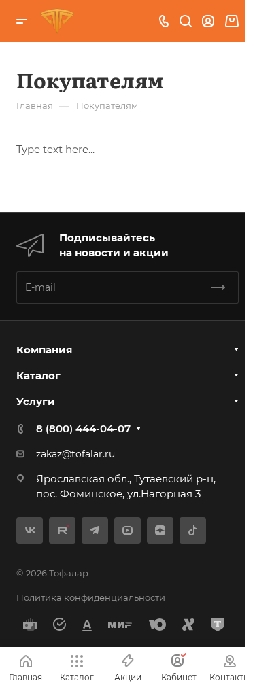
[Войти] (208, 21)
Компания (44, 349)
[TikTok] (193, 530)
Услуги (35, 401)
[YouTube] (127, 530)
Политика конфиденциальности (90, 597)
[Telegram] (95, 530)
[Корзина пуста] (231, 21)
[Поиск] (185, 21)
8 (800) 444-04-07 (83, 428)
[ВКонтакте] (29, 530)
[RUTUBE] (62, 530)
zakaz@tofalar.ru (75, 454)
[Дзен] (160, 530)
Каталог (38, 375)
